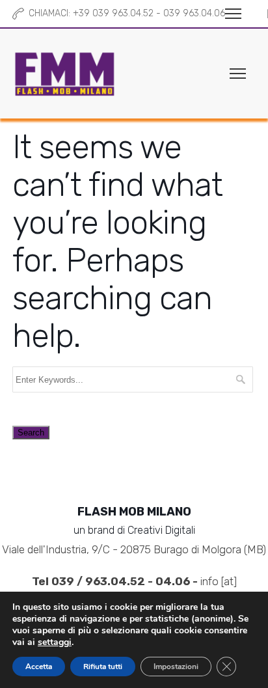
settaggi (55, 642)
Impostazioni (176, 666)
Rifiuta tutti (102, 666)
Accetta (38, 666)
